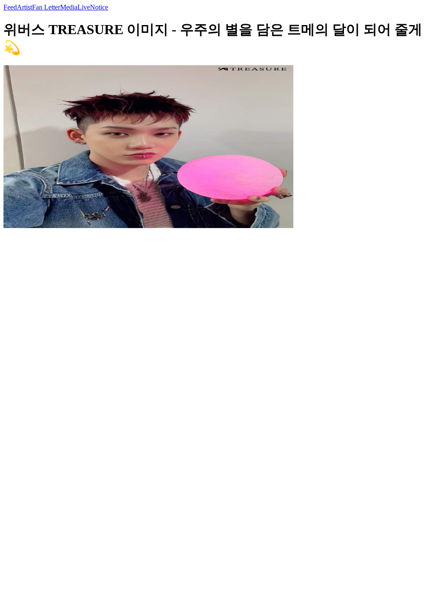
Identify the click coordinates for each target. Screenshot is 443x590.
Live (83, 7)
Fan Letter (46, 7)
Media (68, 7)
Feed (10, 7)
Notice (99, 7)
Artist (24, 7)
